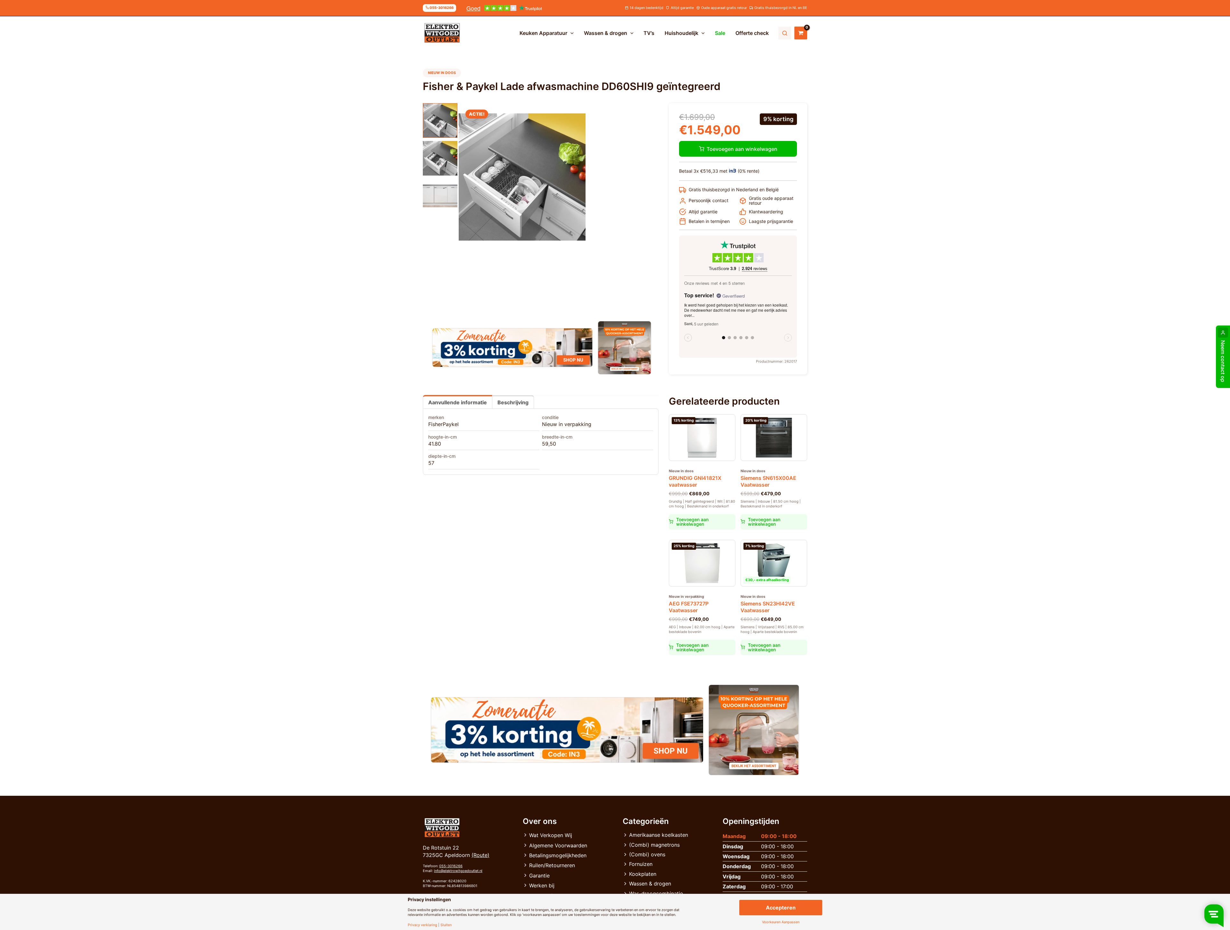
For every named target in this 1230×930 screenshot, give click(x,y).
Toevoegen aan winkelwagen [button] (692, 522)
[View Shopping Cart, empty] (800, 33)
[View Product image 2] (440, 158)
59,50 (549, 443)
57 (431, 463)
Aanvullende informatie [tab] (457, 402)
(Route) (480, 855)
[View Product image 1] (440, 120)
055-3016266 (451, 866)
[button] (570, 33)
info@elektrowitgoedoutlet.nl (458, 870)
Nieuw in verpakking (566, 424)
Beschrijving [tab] (513, 402)
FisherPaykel (443, 424)
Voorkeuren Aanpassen (781, 922)
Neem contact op (1223, 361)
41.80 (434, 443)
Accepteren (781, 907)
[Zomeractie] (512, 347)
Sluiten (446, 925)
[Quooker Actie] (625, 347)
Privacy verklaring (422, 925)
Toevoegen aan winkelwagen (742, 149)
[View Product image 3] (440, 196)
